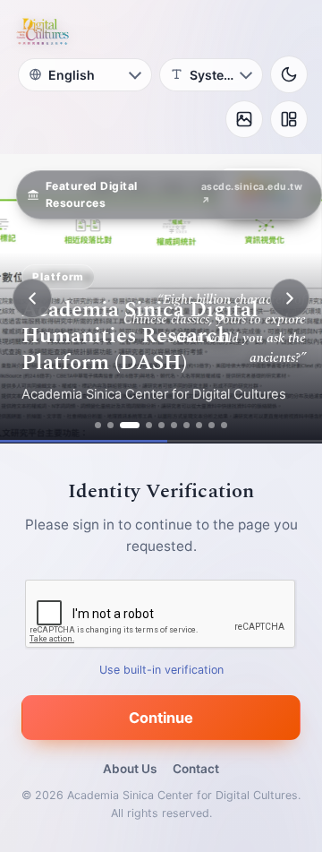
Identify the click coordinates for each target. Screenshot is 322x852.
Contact (196, 769)
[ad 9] (211, 425)
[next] (289, 298)
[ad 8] (199, 425)
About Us (130, 769)
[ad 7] (186, 425)
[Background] (244, 119)
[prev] (32, 298)
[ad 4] (149, 425)
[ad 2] (110, 425)
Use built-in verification (161, 669)
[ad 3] (130, 425)
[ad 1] (98, 425)
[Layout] (289, 119)
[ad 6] (174, 425)
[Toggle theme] (289, 74)
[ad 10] (224, 425)
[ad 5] (161, 425)
